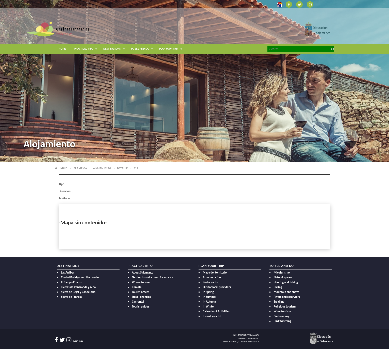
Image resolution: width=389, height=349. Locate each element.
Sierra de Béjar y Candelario (78, 292)
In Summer (209, 297)
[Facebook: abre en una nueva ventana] (289, 4)
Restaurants (210, 282)
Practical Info (83, 48)
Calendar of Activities (216, 311)
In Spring (208, 292)
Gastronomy (281, 316)
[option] (194, 81)
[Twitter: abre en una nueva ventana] (299, 4)
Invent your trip (212, 316)
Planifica (80, 168)
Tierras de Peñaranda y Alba (78, 287)
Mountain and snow (286, 292)
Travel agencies (141, 297)
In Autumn (209, 301)
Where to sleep (141, 282)
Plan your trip (168, 48)
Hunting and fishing (286, 282)
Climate (137, 287)
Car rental (138, 301)
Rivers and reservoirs (287, 297)
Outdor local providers (217, 287)
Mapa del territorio (215, 272)
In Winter (209, 306)
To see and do (140, 48)
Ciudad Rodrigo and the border (80, 277)
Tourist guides (140, 306)
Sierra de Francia (71, 297)
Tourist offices (140, 292)
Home (62, 48)
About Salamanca (142, 272)
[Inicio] (57, 29)
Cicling (278, 287)
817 (136, 168)
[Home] (93, 37)
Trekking (279, 301)
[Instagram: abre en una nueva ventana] (310, 4)
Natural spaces (283, 277)
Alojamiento (102, 168)
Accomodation (212, 277)
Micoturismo (282, 272)
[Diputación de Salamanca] (317, 29)
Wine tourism (282, 311)
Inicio (63, 168)
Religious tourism (285, 306)
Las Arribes (68, 272)
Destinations (112, 48)
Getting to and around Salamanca (152, 277)
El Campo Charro (71, 282)
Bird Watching (282, 321)
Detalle (122, 168)
